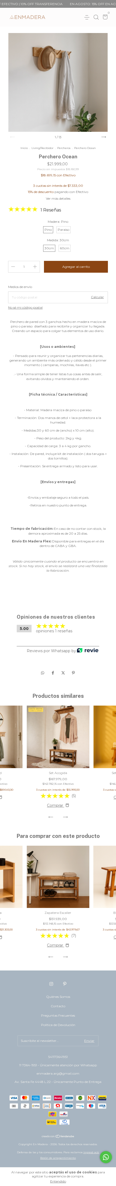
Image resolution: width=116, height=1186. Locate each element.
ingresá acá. (91, 1152)
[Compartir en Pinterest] (73, 672)
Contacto (58, 1006)
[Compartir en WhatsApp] (43, 672)
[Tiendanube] (58, 1136)
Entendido (58, 1181)
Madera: (58, 222)
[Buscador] (96, 17)
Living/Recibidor (42, 148)
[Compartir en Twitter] (63, 672)
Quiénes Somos (58, 997)
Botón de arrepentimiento (58, 1158)
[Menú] (87, 17)
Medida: (58, 240)
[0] (104, 17)
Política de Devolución (58, 1025)
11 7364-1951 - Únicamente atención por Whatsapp (58, 1065)
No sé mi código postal (25, 307)
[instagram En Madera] (51, 984)
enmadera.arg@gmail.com (58, 1073)
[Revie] (87, 650)
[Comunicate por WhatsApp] (106, 1157)
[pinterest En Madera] (65, 984)
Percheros (63, 148)
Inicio (24, 148)
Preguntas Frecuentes (58, 1015)
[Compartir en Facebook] (53, 672)
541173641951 (58, 1057)
